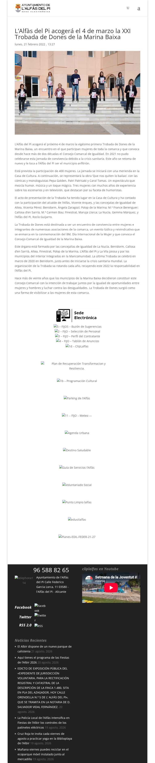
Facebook (23, 607)
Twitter (25, 617)
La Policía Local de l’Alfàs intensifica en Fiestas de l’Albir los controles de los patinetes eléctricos (44, 722)
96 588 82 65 (51, 570)
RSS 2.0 (25, 625)
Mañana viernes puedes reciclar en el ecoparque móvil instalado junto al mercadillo (43, 754)
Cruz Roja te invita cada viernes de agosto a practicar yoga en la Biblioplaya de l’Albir (45, 738)
